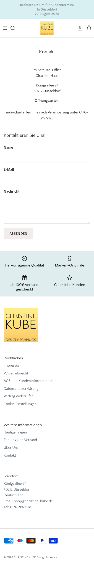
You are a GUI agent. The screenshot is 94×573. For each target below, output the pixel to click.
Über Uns (11, 448)
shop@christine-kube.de (33, 501)
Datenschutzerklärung (21, 389)
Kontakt (10, 455)
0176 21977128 (20, 507)
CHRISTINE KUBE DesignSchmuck (35, 557)
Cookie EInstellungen (20, 404)
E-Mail (9, 169)
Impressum (12, 365)
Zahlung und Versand (20, 440)
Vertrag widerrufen (19, 396)
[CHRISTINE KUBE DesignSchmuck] (47, 28)
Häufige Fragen (15, 432)
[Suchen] (15, 28)
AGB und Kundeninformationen (28, 381)
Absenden (18, 234)
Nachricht (11, 191)
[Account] (79, 28)
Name (8, 147)
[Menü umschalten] (5, 28)
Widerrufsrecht (16, 373)
